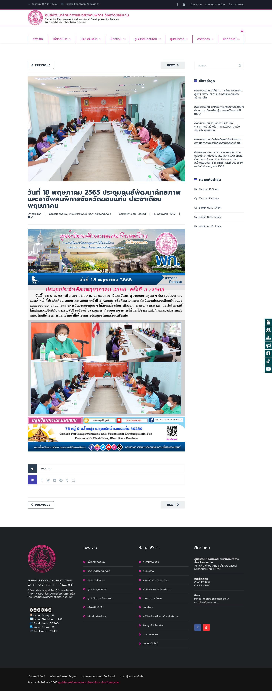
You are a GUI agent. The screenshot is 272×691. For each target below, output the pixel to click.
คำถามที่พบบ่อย (151, 562)
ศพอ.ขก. (38, 39)
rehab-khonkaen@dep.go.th (82, 4)
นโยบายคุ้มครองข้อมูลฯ (63, 676)
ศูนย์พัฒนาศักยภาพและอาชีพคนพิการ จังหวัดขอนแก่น (88, 682)
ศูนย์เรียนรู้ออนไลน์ (97, 589)
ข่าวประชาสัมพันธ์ (78, 214)
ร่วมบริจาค (196, 4)
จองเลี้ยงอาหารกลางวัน (155, 580)
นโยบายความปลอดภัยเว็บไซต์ (98, 676)
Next (171, 65)
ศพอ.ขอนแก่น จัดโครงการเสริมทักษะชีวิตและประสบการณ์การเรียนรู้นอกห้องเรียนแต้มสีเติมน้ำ (219, 110)
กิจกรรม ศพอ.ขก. (58, 214)
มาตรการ (46, 469)
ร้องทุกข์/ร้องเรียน (215, 4)
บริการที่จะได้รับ (95, 607)
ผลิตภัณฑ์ (229, 39)
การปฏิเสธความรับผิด (132, 676)
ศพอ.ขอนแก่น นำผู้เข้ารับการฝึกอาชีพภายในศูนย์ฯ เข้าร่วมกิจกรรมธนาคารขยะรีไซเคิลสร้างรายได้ (218, 94)
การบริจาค (148, 571)
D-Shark (214, 189)
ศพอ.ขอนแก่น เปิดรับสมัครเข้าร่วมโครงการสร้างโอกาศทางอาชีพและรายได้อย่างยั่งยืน (218, 141)
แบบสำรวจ (148, 607)
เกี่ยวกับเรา (60, 39)
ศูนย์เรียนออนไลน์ (146, 39)
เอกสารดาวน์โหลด (152, 598)
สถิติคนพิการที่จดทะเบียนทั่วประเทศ (161, 616)
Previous (43, 65)
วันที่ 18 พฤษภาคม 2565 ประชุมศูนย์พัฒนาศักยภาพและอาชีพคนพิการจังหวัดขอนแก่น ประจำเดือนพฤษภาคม (104, 199)
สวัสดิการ (203, 39)
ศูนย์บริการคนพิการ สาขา (100, 598)
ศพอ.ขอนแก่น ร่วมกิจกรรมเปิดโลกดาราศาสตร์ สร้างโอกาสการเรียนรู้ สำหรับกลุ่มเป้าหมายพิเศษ (217, 126)
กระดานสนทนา (150, 634)
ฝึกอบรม (115, 39)
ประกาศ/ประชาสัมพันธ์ (99, 214)
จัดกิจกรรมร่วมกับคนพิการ (157, 589)
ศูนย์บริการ (177, 39)
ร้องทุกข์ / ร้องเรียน (153, 625)
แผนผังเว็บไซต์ (150, 643)
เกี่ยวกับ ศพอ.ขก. (96, 562)
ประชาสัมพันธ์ (88, 39)
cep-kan (36, 214)
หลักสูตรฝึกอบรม (96, 580)
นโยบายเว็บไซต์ (36, 676)
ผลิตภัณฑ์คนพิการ (97, 616)
